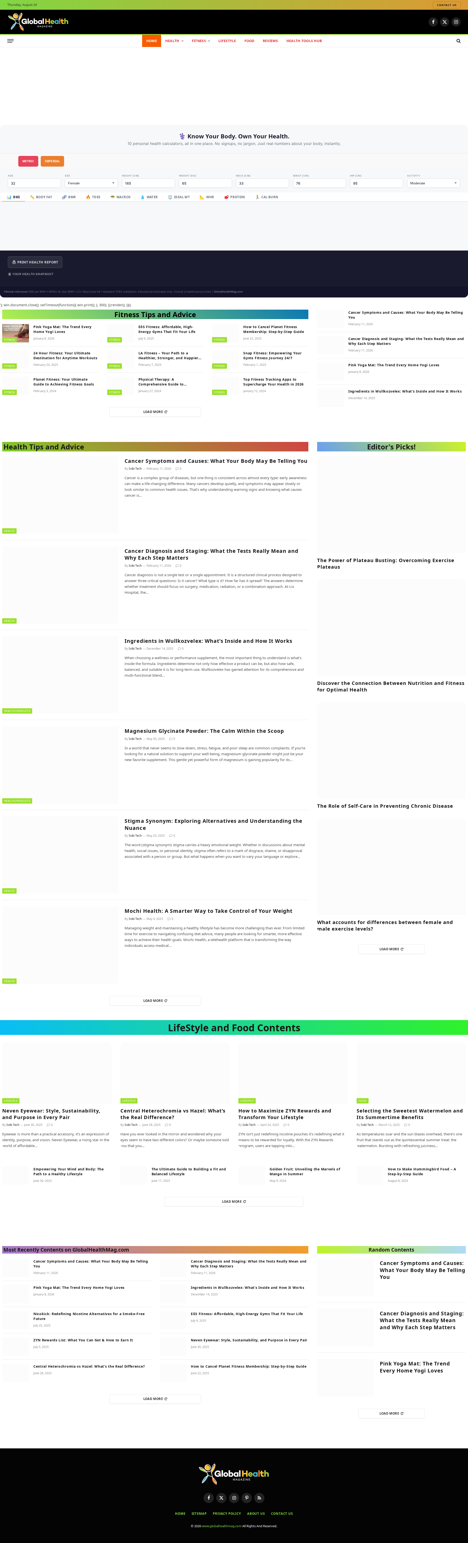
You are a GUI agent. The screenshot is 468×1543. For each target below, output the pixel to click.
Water (149, 197)
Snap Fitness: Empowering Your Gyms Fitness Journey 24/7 (272, 355)
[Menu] (10, 41)
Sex (67, 175)
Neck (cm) (243, 175)
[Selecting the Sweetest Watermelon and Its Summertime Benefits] (411, 1072)
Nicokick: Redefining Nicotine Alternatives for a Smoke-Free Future (89, 1316)
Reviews (270, 40)
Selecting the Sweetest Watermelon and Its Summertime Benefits (410, 1114)
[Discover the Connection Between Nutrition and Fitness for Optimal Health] (391, 627)
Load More (153, 412)
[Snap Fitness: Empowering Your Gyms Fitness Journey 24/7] (225, 359)
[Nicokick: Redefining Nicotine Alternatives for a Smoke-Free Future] (15, 1320)
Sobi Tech (135, 468)
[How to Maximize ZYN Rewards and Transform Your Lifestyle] (293, 1072)
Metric (28, 161)
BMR (69, 197)
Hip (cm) (355, 175)
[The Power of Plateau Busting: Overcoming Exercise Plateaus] (391, 504)
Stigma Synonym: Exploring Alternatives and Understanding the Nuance (213, 824)
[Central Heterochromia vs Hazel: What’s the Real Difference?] (175, 1072)
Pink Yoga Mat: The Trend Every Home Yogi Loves (62, 329)
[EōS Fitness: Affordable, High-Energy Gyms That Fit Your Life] (120, 333)
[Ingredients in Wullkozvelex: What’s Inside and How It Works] (330, 397)
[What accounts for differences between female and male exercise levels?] (391, 866)
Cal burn (266, 197)
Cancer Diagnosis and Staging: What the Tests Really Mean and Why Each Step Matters (406, 341)
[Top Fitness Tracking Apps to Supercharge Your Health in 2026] (225, 386)
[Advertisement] (234, 84)
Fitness (199, 40)
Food (249, 40)
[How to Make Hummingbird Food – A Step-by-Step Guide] (370, 1175)
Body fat (41, 197)
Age (10, 175)
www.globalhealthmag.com (222, 1526)
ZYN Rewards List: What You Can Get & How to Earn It (83, 1340)
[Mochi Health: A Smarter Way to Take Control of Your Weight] (60, 945)
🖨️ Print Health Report (35, 262)
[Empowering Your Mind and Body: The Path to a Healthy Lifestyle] (15, 1175)
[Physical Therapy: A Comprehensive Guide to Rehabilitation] (120, 386)
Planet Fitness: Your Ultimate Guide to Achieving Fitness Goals (63, 381)
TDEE (93, 197)
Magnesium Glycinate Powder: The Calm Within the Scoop (204, 730)
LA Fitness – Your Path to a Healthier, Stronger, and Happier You (168, 355)
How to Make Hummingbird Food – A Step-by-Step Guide (422, 1171)
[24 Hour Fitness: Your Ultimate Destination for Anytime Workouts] (15, 359)
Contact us (447, 5)
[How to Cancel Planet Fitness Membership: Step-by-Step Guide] (225, 333)
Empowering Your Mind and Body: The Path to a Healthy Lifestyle (68, 1171)
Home (151, 40)
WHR (207, 197)
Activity (413, 175)
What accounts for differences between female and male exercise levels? (385, 925)
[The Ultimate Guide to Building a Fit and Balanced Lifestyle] (133, 1175)
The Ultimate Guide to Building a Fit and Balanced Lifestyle (189, 1171)
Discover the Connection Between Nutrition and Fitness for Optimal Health (391, 686)
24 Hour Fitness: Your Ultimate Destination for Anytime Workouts (65, 355)
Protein (234, 197)
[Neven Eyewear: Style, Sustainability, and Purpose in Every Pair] (57, 1072)
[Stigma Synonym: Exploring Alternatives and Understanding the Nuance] (60, 855)
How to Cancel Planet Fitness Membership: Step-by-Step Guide (273, 329)
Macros (120, 197)
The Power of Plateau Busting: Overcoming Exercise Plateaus (385, 563)
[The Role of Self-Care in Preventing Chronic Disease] (391, 750)
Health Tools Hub (304, 40)
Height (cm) (130, 175)
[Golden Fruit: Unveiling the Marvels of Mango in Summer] (251, 1175)
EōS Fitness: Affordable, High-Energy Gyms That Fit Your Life (166, 329)
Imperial (52, 161)
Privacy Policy (227, 1513)
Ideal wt (179, 197)
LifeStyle (227, 40)
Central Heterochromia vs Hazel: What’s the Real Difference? (172, 1114)
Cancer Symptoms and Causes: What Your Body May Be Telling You (405, 315)
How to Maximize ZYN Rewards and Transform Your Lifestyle (285, 1114)
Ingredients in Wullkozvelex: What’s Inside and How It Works (405, 391)
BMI (13, 197)
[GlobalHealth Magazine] (38, 22)
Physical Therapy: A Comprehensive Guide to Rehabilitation (161, 382)
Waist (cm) (301, 175)
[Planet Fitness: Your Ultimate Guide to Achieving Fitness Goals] (15, 386)
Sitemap (199, 1513)
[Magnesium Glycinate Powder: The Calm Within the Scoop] (60, 765)
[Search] (458, 41)
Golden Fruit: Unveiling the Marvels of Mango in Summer (305, 1171)
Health (172, 40)
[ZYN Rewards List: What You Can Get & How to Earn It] (15, 1346)
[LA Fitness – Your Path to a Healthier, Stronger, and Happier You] (120, 359)
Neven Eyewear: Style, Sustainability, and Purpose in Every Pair (51, 1114)
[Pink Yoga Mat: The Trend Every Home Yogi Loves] (15, 333)
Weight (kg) (187, 175)
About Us (256, 1513)
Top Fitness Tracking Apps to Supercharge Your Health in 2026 (273, 381)
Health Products (17, 711)
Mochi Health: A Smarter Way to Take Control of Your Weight (208, 910)
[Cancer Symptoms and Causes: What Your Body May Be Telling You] (330, 319)
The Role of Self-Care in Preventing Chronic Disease (385, 806)
